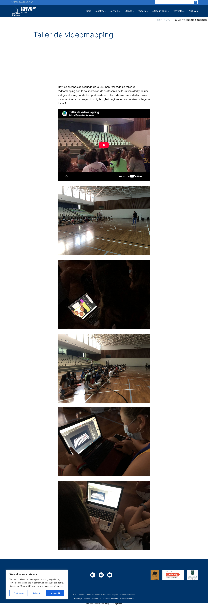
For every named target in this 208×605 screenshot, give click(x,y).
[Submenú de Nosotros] (105, 11)
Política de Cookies (127, 598)
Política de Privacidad (111, 598)
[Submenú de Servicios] (121, 11)
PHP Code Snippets (93, 604)
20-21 (178, 19)
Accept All (55, 593)
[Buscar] (195, 2)
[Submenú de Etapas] (133, 11)
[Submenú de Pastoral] (147, 11)
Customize (18, 593)
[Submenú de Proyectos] (185, 11)
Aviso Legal (78, 598)
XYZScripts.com (116, 604)
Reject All (37, 593)
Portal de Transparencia (92, 598)
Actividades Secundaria (194, 19)
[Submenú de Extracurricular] (168, 11)
